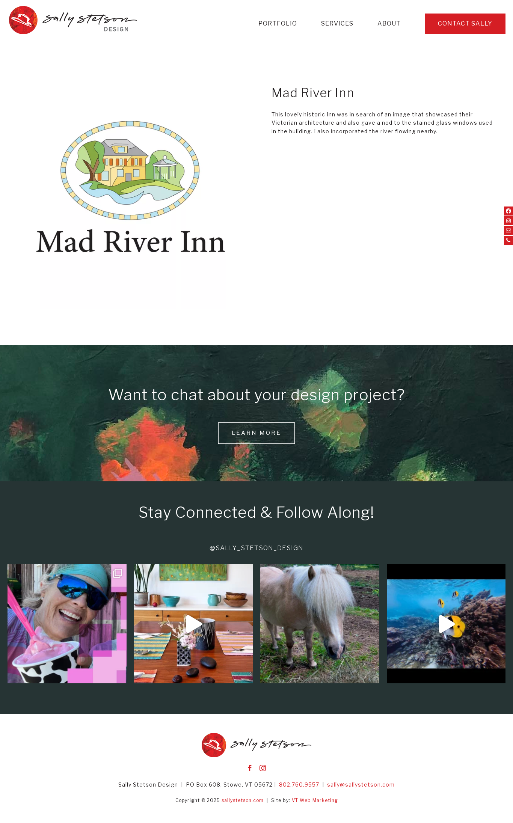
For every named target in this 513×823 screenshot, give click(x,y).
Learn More (256, 433)
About (389, 24)
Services (337, 24)
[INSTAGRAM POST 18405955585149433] (446, 623)
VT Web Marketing (315, 800)
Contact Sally (465, 23)
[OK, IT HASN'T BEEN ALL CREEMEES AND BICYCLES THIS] (67, 623)
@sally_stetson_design (256, 548)
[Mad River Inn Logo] (128, 309)
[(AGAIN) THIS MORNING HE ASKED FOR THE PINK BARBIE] (319, 623)
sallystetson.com (243, 800)
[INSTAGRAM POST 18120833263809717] (193, 623)
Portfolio (277, 24)
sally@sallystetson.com (361, 784)
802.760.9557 (299, 784)
